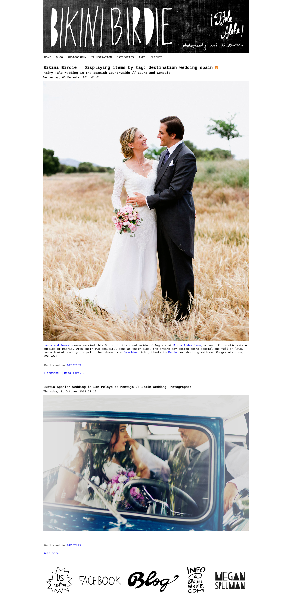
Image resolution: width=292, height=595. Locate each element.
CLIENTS (156, 57)
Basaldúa (130, 352)
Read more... (74, 373)
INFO (142, 57)
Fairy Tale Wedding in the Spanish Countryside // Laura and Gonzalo (106, 73)
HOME (47, 57)
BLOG (59, 57)
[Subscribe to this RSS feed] (216, 67)
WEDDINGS (74, 365)
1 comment (51, 373)
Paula (172, 352)
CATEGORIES (125, 57)
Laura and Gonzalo (57, 345)
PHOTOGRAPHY (77, 57)
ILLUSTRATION (101, 57)
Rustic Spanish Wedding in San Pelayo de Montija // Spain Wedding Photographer (117, 387)
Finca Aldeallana (187, 345)
